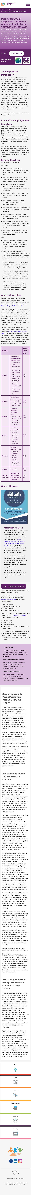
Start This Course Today (12, 586)
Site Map (16, 1174)
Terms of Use (15, 1173)
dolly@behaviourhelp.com (8, 599)
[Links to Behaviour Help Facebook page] (11, 1161)
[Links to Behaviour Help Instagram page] (20, 1161)
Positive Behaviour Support (7, 9)
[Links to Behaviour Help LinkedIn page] (15, 1161)
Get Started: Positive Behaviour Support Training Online (13, 11)
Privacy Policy (15, 1171)
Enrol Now (15, 53)
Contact (15, 1170)
